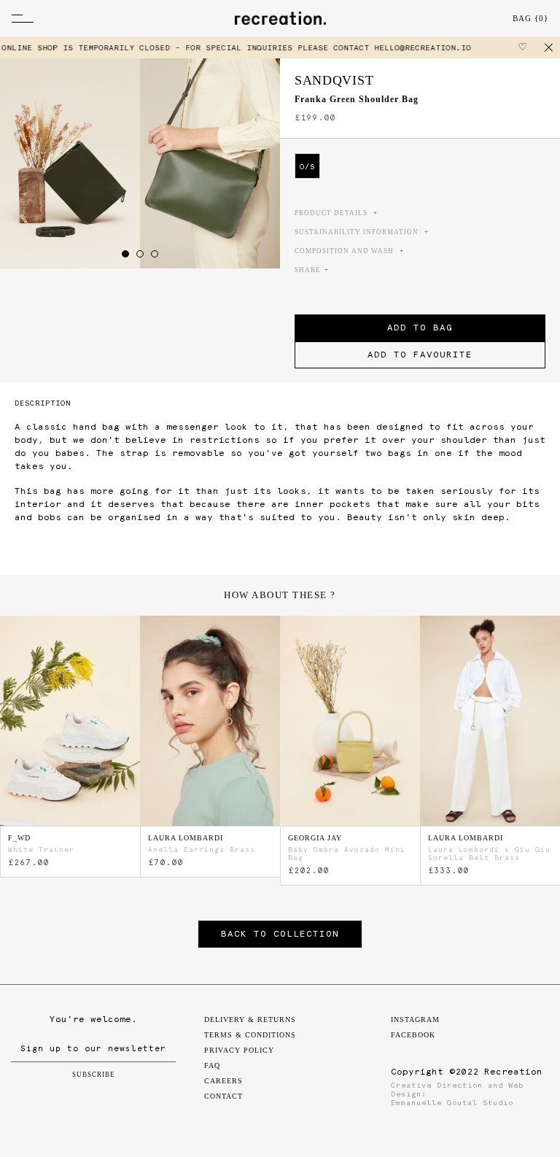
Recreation (513, 1072)
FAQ (212, 1065)
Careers (223, 1081)
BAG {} (530, 18)
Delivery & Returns (250, 1019)
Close (549, 47)
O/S (307, 167)
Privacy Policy (239, 1050)
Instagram (415, 1019)
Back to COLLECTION (280, 934)
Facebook (413, 1035)
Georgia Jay (315, 838)
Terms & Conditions (250, 1035)
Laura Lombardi (185, 838)
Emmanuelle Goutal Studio (452, 1103)
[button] (125, 254)
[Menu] (81, 18)
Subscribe (93, 1074)
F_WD (19, 838)
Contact (223, 1096)
